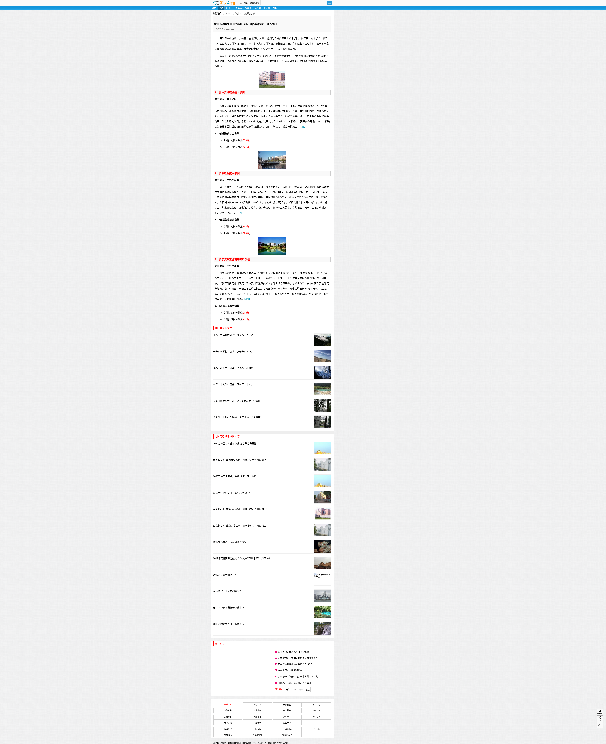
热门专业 (287, 717)
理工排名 (316, 710)
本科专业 (228, 717)
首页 (214, 8)
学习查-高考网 (283, 742)
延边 (308, 689)
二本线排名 (287, 729)
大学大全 (257, 704)
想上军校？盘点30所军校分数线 (293, 651)
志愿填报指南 (249, 13)
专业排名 (316, 717)
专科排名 (316, 704)
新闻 (221, 8)
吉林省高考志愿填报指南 (290, 670)
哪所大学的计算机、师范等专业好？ (295, 682)
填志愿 (266, 8)
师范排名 (228, 710)
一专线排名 (316, 729)
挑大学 (229, 8)
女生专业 (257, 722)
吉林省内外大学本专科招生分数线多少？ (298, 657)
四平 (301, 689)
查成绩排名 (257, 734)
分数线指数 (254, 2)
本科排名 (287, 704)
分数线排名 (228, 729)
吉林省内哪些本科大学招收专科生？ (295, 664)
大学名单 (227, 13)
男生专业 (287, 722)
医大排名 (287, 710)
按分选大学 (287, 734)
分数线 (248, 8)
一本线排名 (257, 729)
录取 (275, 8)
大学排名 (244, 2)
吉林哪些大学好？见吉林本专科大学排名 (298, 676)
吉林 (232, 3)
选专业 (238, 8)
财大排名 (257, 710)
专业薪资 (228, 722)
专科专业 (257, 717)
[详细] (303, 126)
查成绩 (257, 8)
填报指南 (228, 734)
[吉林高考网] (225, 3)
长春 (288, 689)
